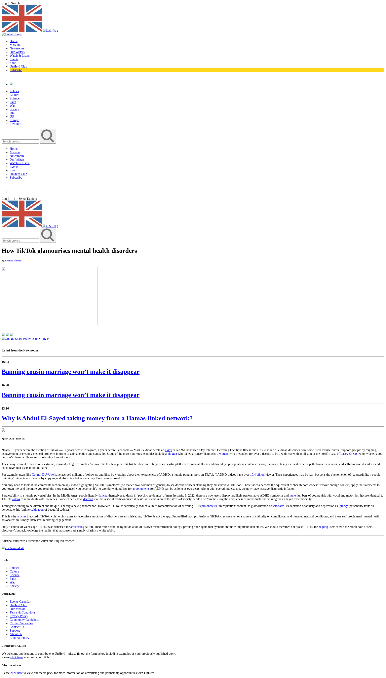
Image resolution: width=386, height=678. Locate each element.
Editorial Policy (19, 637)
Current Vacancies (21, 623)
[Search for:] (21, 141)
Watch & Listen (20, 55)
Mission (15, 44)
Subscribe (16, 70)
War (12, 105)
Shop (13, 63)
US (12, 116)
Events (14, 59)
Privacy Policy (19, 616)
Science (15, 98)
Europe (14, 120)
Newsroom (17, 48)
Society (14, 109)
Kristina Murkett (13, 260)
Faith (13, 102)
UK (12, 113)
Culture (14, 94)
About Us (16, 634)
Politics (14, 91)
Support (15, 630)
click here (16, 657)
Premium (15, 123)
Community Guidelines (24, 619)
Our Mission (18, 608)
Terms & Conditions (22, 612)
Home (13, 41)
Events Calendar (20, 601)
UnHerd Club (18, 66)
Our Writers (17, 52)
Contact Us (17, 627)
